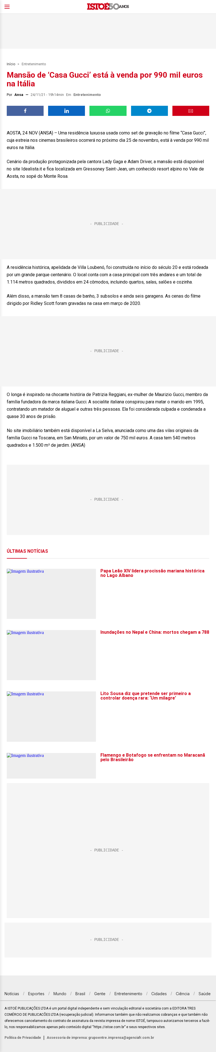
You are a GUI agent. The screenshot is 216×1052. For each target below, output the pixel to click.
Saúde (205, 993)
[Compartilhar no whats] (107, 111)
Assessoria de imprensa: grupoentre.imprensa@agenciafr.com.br (100, 1038)
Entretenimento (34, 64)
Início (11, 64)
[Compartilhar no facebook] (25, 111)
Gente (99, 993)
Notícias (11, 993)
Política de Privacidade (22, 1038)
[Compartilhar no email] (190, 111)
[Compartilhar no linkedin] (66, 111)
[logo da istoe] (108, 7)
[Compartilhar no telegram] (149, 111)
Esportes (36, 993)
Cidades (159, 993)
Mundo (59, 993)
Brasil (80, 993)
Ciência (183, 993)
